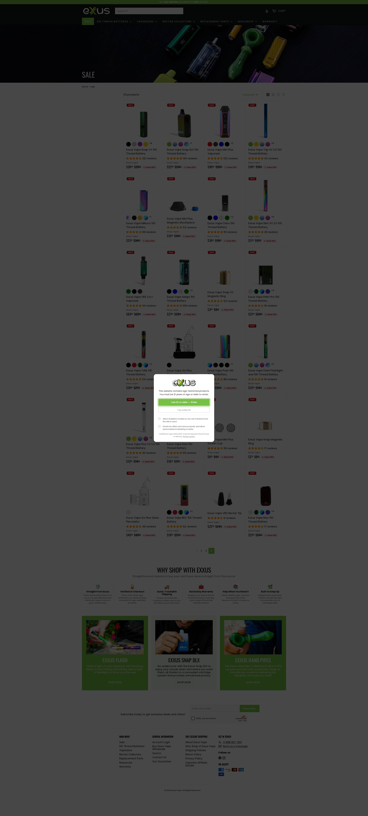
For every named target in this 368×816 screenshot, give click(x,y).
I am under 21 (184, 410)
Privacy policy (189, 436)
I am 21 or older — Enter (184, 402)
